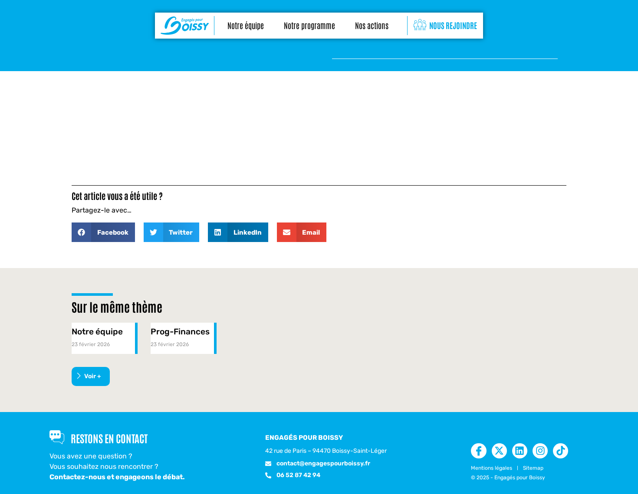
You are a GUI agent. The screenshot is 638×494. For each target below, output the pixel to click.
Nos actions (371, 25)
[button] (103, 232)
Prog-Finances (180, 332)
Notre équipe (245, 25)
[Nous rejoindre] (420, 25)
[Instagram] (540, 450)
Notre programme (309, 25)
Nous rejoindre (453, 25)
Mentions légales (491, 468)
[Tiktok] (560, 450)
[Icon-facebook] (478, 450)
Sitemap (533, 468)
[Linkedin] (519, 450)
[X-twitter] (499, 450)
